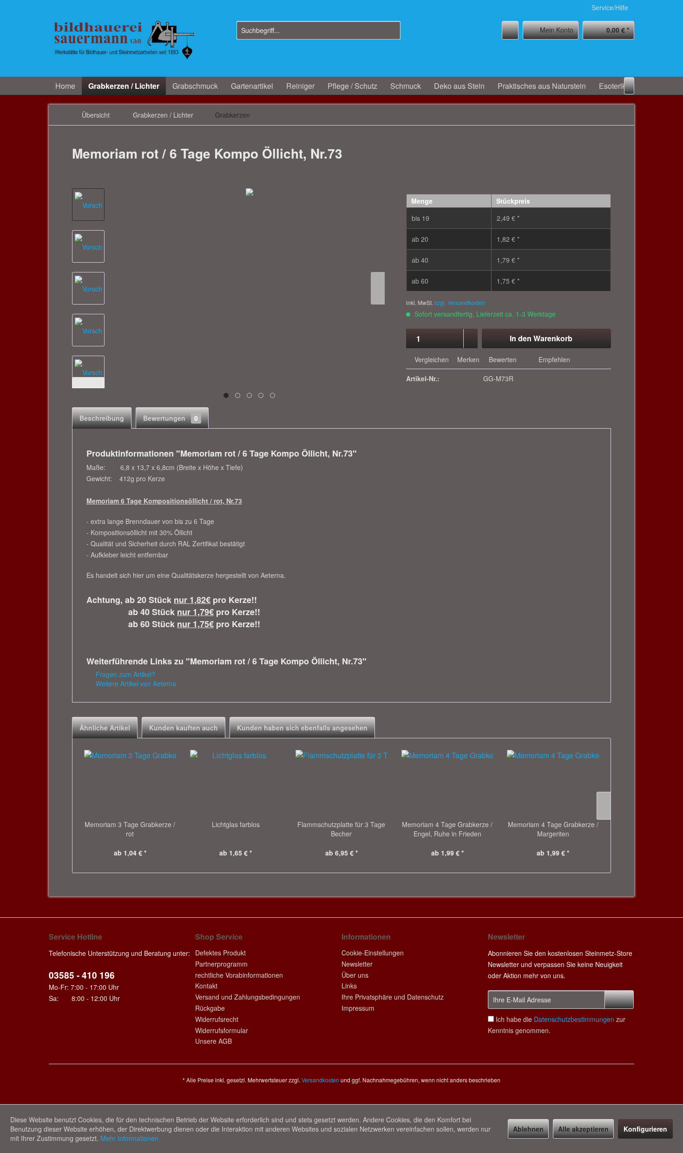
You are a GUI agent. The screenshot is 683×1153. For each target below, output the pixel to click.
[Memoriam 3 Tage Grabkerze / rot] (130, 782)
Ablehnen (528, 1128)
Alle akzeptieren (583, 1128)
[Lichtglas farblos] (236, 782)
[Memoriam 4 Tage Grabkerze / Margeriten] (553, 782)
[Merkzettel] (510, 30)
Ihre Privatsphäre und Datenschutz (393, 996)
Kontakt (206, 985)
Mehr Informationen (129, 1138)
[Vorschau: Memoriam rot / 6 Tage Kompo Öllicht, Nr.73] (88, 204)
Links (349, 985)
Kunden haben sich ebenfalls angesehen (302, 727)
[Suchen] (392, 30)
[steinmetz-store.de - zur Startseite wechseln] (123, 46)
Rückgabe (210, 1008)
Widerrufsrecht (216, 1019)
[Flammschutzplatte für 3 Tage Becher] (341, 782)
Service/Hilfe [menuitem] (610, 7)
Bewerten (503, 359)
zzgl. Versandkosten (459, 302)
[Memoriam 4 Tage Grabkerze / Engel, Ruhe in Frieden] (447, 782)
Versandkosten (320, 1080)
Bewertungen (170, 418)
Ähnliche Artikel (104, 727)
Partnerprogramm (221, 963)
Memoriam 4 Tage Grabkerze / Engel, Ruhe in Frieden (447, 829)
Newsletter (357, 963)
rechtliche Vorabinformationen (239, 975)
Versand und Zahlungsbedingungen (247, 996)
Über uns (355, 975)
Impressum (358, 1008)
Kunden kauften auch (183, 727)
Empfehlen (553, 359)
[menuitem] (318, 30)
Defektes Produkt (220, 952)
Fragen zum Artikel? (124, 674)
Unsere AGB (213, 1041)
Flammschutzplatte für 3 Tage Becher (341, 829)
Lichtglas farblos (236, 824)
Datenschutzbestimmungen (574, 1019)
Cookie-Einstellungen (373, 952)
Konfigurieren (645, 1128)
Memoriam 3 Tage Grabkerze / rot (130, 829)
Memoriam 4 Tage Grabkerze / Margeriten (553, 829)
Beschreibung (101, 418)
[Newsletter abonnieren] (619, 999)
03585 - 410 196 (82, 975)
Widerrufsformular (221, 1030)
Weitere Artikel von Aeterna (135, 683)
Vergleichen (431, 359)
